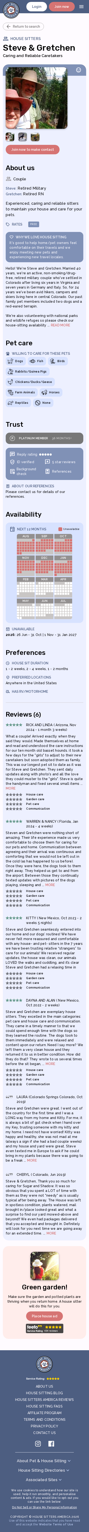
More (10, 788)
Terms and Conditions (44, 1419)
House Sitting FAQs (44, 1406)
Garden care (35, 799)
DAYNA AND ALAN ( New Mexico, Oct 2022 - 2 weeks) (52, 1003)
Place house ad (44, 1316)
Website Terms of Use (56, 1524)
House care (34, 794)
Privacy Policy (44, 1426)
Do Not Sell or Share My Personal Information (44, 1507)
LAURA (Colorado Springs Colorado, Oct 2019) (50, 1099)
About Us (44, 1386)
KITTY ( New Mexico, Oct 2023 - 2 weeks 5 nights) (54, 920)
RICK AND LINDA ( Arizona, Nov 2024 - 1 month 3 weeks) (51, 727)
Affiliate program (44, 1413)
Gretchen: (14, 194)
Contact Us (44, 1433)
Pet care (32, 804)
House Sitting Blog (44, 1393)
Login (37, 7)
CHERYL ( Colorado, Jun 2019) (41, 1175)
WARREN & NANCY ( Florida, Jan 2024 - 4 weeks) (52, 824)
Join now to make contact (32, 149)
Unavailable (71, 529)
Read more (60, 325)
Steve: (11, 188)
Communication (38, 808)
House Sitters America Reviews (44, 1400)
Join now (62, 7)
